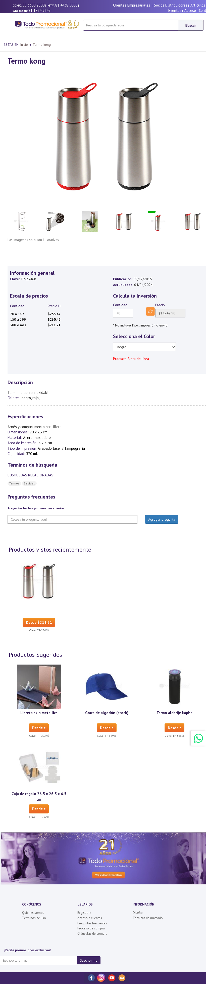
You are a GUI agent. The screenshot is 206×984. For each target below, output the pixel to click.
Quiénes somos (33, 913)
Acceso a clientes (89, 918)
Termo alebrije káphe (174, 712)
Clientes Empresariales (131, 5)
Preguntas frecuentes (92, 923)
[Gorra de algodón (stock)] (107, 686)
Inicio (24, 44)
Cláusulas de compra (92, 933)
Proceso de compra (91, 928)
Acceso (190, 10)
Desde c (38, 727)
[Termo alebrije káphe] (174, 686)
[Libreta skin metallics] (39, 686)
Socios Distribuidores (170, 5)
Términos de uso (34, 918)
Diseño (138, 913)
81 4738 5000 (66, 5)
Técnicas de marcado (148, 918)
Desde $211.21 (39, 622)
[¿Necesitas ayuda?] (198, 738)
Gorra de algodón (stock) (106, 712)
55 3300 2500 (33, 5)
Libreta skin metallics (39, 712)
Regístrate (84, 913)
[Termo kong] (39, 581)
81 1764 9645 (39, 10)
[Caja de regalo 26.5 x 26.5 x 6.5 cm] (39, 767)
